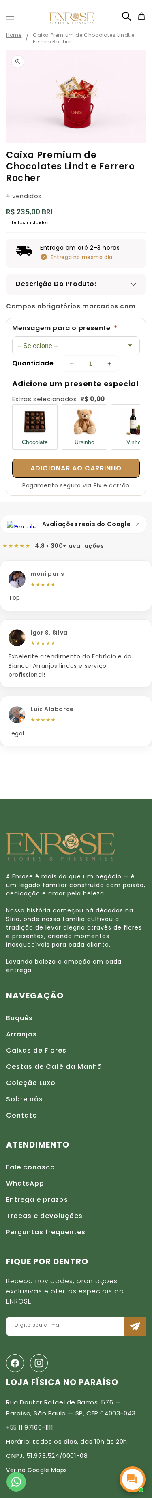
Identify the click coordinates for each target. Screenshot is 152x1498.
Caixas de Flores (36, 1050)
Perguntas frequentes (46, 1232)
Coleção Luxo (31, 1083)
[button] (10, 16)
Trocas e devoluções (44, 1215)
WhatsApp (25, 1183)
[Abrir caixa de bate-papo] (133, 1479)
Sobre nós (24, 1099)
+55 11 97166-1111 (29, 1427)
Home (13, 35)
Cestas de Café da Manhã (54, 1066)
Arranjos (21, 1034)
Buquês (19, 1018)
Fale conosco (30, 1167)
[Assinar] (135, 1326)
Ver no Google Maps (36, 1470)
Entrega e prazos (37, 1199)
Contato (21, 1115)
